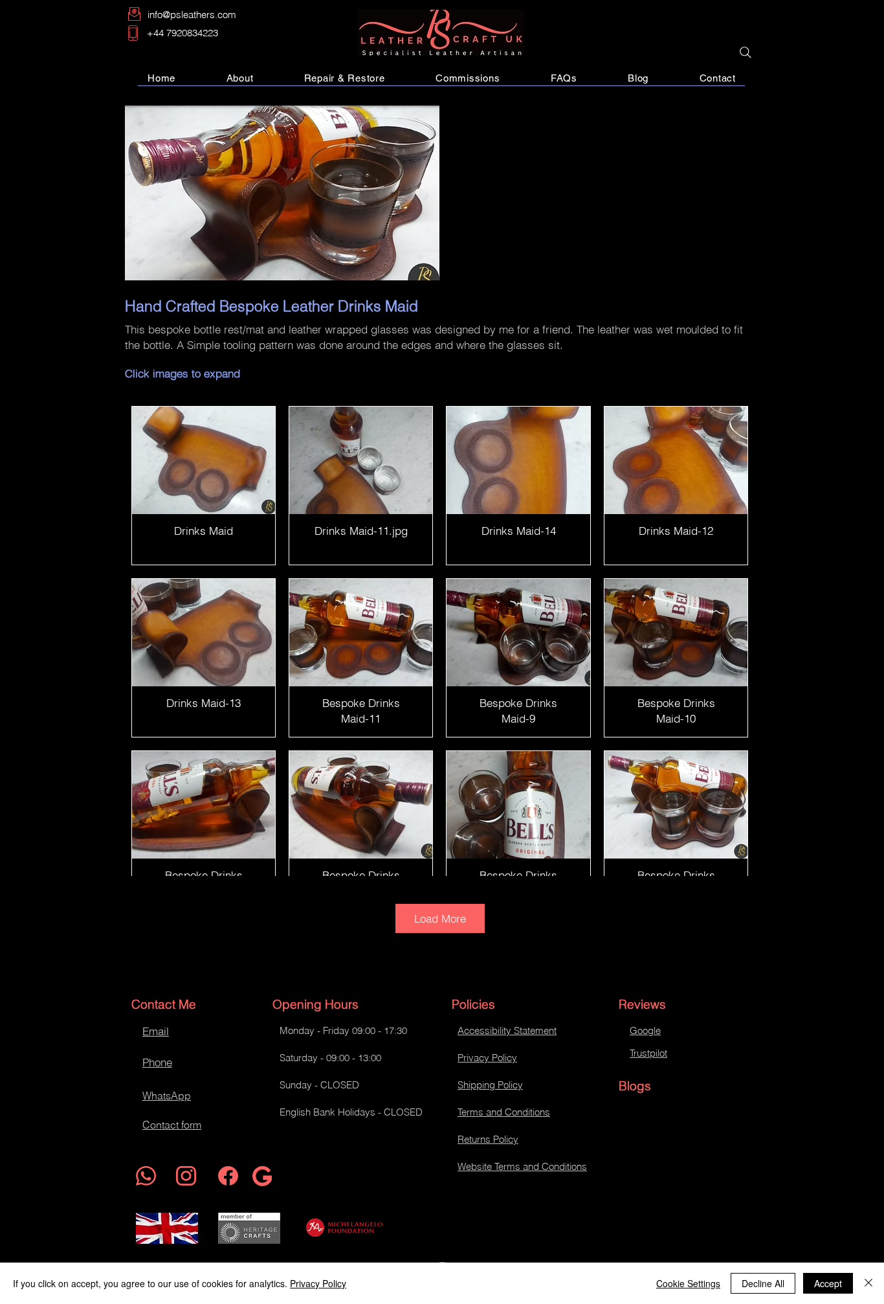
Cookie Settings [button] (688, 1283)
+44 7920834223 (182, 33)
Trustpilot (648, 1053)
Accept (828, 1283)
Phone (157, 1062)
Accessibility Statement (507, 1030)
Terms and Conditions (504, 1112)
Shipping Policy (490, 1085)
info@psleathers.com (192, 14)
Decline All (763, 1283)
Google (645, 1030)
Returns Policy (488, 1139)
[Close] (868, 1283)
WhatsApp (166, 1095)
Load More (440, 918)
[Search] (745, 52)
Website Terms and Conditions (522, 1166)
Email (155, 1031)
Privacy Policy (487, 1057)
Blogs (635, 1086)
